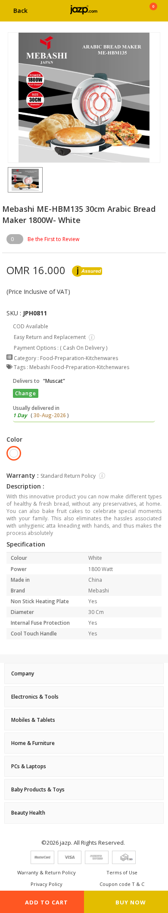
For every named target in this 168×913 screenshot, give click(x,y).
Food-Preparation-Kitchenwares (79, 358)
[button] (7, 179)
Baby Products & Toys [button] (38, 789)
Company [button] (22, 673)
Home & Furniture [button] (33, 743)
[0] (153, 14)
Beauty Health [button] (28, 812)
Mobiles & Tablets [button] (33, 720)
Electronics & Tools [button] (35, 696)
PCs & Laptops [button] (28, 766)
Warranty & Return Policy (46, 872)
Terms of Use (121, 872)
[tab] (84, 673)
